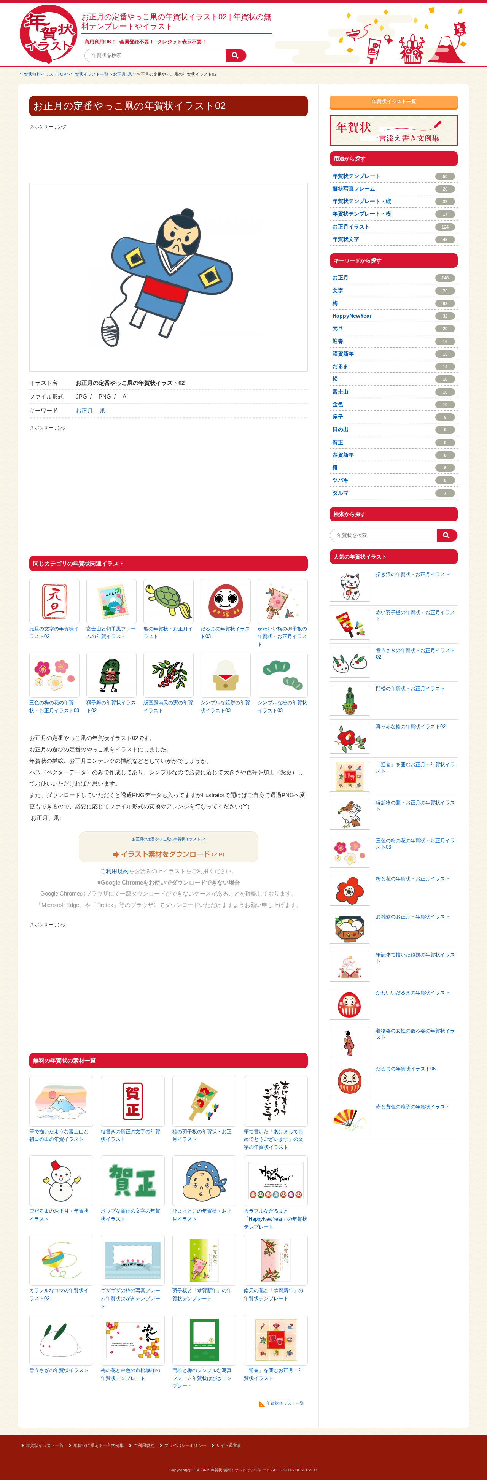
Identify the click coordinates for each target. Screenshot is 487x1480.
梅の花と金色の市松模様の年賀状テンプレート (130, 1374)
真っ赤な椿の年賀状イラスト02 (411, 726)
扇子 (389, 417)
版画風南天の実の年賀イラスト (168, 706)
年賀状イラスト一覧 (89, 74)
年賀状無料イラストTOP (43, 74)
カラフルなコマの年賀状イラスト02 (59, 1294)
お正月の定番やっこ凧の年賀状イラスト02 (168, 839)
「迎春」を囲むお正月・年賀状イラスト (273, 1374)
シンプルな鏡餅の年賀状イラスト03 (225, 706)
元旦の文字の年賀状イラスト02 (54, 633)
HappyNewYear (390, 316)
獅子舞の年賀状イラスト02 (111, 706)
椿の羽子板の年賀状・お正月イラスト (202, 1135)
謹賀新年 (390, 354)
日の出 (389, 429)
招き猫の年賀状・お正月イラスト (413, 574)
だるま (390, 366)
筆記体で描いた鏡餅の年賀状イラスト (415, 958)
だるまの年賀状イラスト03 (225, 633)
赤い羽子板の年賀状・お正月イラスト (415, 616)
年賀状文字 (390, 239)
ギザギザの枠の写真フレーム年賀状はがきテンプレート (130, 1298)
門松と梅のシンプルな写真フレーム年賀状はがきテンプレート (202, 1378)
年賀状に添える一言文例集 (98, 1445)
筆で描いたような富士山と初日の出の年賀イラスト (59, 1135)
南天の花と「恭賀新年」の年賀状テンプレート (273, 1294)
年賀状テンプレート (390, 176)
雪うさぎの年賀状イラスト (59, 1370)
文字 (390, 290)
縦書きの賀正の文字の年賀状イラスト (130, 1135)
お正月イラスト (391, 227)
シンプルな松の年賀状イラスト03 (282, 706)
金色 (390, 404)
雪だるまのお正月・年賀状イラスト (59, 1215)
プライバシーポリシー (185, 1445)
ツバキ (389, 480)
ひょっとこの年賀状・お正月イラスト (202, 1215)
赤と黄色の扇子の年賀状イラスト (413, 1107)
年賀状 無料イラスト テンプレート (240, 1470)
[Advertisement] (168, 148)
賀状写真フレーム (390, 189)
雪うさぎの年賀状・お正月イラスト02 (415, 654)
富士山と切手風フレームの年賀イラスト (111, 633)
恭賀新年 (389, 455)
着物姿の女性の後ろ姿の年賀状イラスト (415, 1034)
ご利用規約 (114, 871)
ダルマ (389, 493)
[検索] (236, 55)
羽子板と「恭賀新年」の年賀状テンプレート (202, 1294)
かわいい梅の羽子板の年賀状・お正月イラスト (282, 637)
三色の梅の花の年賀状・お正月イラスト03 (54, 706)
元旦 (390, 328)
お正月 (119, 74)
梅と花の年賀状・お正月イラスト (413, 878)
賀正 (389, 442)
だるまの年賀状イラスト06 (406, 1069)
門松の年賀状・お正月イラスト (410, 688)
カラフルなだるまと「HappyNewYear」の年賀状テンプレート (275, 1219)
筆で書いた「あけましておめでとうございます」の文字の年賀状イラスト (273, 1139)
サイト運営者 (228, 1445)
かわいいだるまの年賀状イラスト (413, 993)
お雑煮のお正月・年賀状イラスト (413, 916)
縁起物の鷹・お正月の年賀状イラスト (415, 806)
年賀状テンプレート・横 (390, 214)
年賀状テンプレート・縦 (390, 201)
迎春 (390, 341)
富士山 (390, 392)
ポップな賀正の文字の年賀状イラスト (130, 1215)
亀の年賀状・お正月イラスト (168, 633)
